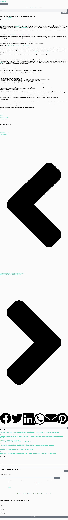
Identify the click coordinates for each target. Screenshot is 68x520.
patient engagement (24, 27)
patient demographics (3, 134)
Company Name (2, 512)
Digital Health (10, 17)
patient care (35, 51)
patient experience (47, 51)
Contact (40, 7)
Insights (36, 7)
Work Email (2, 508)
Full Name (1, 504)
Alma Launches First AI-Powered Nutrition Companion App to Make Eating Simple (19, 45)
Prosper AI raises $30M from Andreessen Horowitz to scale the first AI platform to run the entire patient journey (29, 432)
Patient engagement (3, 136)
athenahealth (2, 25)
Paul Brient (1, 62)
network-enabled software (4, 117)
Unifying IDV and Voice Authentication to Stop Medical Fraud (16, 441)
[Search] (67, 10)
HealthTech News (10, 19)
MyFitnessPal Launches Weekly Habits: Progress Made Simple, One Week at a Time (19, 34)
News (27, 7)
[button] (5, 418)
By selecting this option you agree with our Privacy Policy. (11, 469)
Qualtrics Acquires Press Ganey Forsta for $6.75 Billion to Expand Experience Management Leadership (27, 445)
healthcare (17, 26)
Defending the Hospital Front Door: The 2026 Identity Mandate (16, 449)
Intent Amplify (24, 497)
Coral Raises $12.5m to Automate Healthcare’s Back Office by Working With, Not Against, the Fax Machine (28, 453)
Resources (31, 7)
